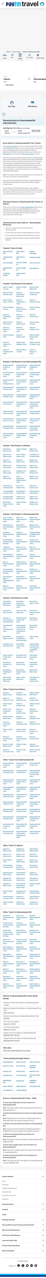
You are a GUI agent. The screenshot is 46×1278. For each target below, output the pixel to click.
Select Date (36, 131)
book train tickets (11, 146)
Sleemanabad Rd (24, 133)
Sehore (7, 133)
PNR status (6, 154)
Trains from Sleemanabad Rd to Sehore (16, 1050)
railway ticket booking (27, 207)
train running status (28, 154)
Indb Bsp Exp (7, 128)
